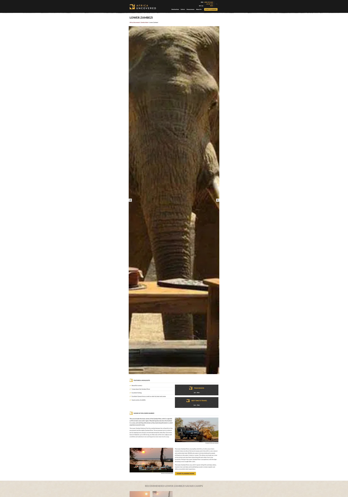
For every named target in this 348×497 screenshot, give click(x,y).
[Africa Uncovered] (143, 6)
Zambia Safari (144, 22)
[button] (217, 4)
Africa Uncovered (135, 22)
